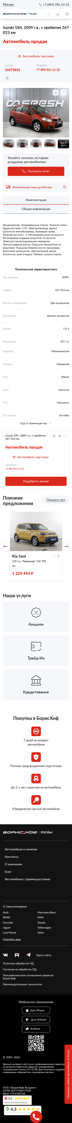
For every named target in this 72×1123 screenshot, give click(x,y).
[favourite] (48, 14)
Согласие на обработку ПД (19, 969)
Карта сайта (43, 955)
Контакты (12, 857)
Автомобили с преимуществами (27, 879)
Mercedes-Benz (46, 912)
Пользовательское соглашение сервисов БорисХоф (28, 977)
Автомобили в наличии (21, 849)
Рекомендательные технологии (22, 984)
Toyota (41, 922)
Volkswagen (44, 927)
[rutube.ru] (17, 955)
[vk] (5, 955)
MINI (40, 917)
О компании (13, 864)
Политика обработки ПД (18, 963)
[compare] (57, 14)
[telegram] (28, 955)
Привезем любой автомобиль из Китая (68, 1074)
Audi (5, 912)
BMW (6, 917)
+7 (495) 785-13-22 (56, 4)
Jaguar (7, 927)
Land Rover (9, 932)
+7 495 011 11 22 (48, 69)
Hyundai (8, 922)
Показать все (55, 500)
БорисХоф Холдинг (23, 1087)
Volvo (40, 932)
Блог (8, 872)
